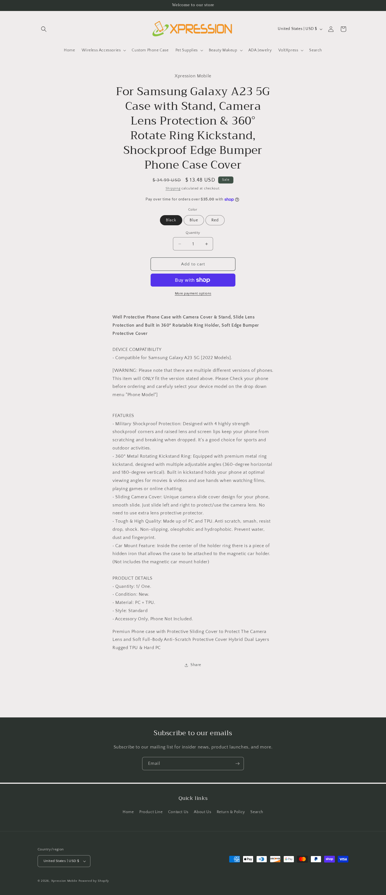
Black (171, 220)
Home (128, 812)
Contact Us (178, 812)
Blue (194, 220)
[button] (44, 29)
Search (256, 812)
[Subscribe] (237, 763)
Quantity (193, 233)
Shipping (173, 188)
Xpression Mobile (64, 881)
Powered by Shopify (94, 881)
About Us (202, 812)
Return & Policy (231, 812)
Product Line (150, 812)
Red (215, 220)
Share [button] (195, 665)
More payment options (193, 293)
